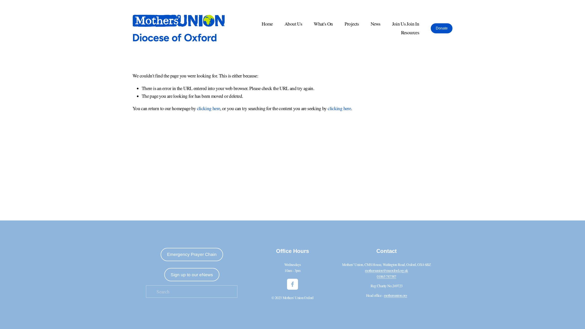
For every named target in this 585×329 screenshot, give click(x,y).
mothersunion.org (395, 295)
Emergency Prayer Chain (192, 254)
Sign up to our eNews (192, 274)
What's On (323, 24)
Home (267, 24)
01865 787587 (386, 276)
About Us (293, 24)
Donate (442, 28)
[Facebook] (292, 284)
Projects (352, 24)
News (375, 24)
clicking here (208, 108)
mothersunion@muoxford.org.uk (386, 270)
